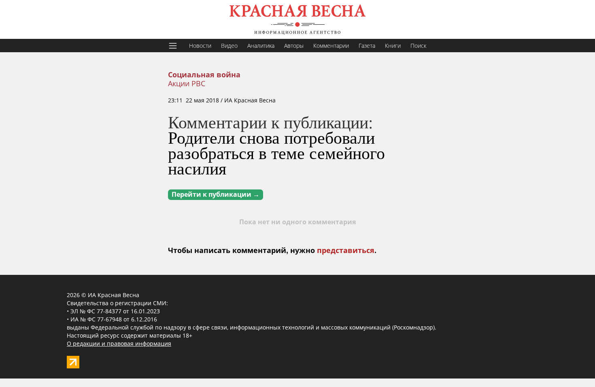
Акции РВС (186, 83)
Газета (367, 45)
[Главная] (297, 19)
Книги (393, 45)
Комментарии (331, 45)
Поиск (418, 45)
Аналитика (260, 45)
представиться (345, 251)
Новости (200, 45)
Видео (229, 45)
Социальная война (204, 75)
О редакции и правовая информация (119, 343)
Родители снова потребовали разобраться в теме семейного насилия (276, 152)
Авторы (294, 45)
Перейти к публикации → (215, 194)
